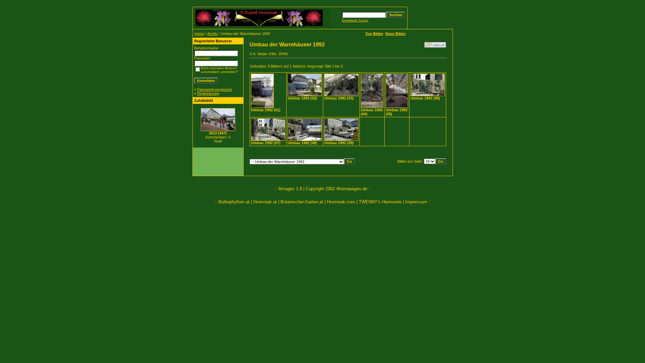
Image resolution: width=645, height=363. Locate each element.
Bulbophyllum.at (234, 201)
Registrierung (208, 93)
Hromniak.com (341, 201)
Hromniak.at (265, 201)
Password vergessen (214, 89)
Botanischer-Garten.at (302, 201)
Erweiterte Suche (355, 20)
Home (199, 34)
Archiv (212, 34)
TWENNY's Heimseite (380, 201)
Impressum (416, 201)
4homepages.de (351, 188)
